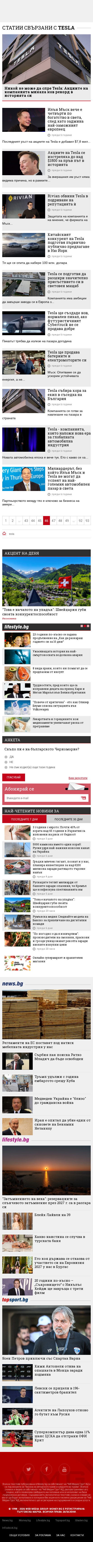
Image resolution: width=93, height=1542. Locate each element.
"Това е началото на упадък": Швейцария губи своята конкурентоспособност (44, 611)
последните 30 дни (69, 819)
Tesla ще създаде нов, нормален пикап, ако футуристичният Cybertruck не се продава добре (68, 321)
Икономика (9, 618)
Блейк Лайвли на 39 (52, 1215)
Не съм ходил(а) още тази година (32, 767)
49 (67, 521)
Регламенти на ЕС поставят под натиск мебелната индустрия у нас (38, 1044)
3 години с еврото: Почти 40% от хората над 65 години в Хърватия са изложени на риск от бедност (59, 830)
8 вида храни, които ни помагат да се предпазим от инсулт (60, 670)
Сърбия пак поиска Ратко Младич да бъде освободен (59, 1057)
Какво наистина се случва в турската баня (60, 1239)
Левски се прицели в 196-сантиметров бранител (57, 1390)
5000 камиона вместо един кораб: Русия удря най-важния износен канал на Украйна (61, 847)
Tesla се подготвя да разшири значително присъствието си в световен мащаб (68, 280)
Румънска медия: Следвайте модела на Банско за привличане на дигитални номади (60, 920)
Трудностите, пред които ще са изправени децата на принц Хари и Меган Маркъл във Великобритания (59, 688)
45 (40, 521)
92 (80, 521)
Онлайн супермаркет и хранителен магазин (58, 959)
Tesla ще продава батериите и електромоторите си (67, 356)
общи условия (19, 1535)
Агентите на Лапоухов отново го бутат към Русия (61, 1412)
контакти (77, 1535)
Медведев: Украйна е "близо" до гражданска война (60, 1100)
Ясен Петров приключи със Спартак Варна (41, 1358)
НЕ (11, 762)
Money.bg (25, 1520)
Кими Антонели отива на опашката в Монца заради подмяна (59, 1370)
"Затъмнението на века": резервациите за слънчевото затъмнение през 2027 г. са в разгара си (46, 1202)
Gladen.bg (81, 1520)
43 (26, 521)
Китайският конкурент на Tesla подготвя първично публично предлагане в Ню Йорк (68, 242)
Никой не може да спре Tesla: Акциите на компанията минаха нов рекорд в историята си (46, 92)
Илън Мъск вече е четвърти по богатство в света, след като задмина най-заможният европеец (66, 119)
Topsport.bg (62, 1520)
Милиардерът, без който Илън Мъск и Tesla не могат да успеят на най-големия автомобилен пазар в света (69, 478)
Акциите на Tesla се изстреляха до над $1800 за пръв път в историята (66, 158)
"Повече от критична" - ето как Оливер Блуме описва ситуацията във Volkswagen (61, 705)
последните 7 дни (24, 819)
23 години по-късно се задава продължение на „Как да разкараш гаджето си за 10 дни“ (58, 638)
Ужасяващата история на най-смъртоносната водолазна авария (57, 653)
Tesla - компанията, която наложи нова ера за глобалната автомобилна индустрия (69, 437)
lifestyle (16, 627)
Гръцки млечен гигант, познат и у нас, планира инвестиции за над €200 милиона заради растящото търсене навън (61, 867)
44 (33, 521)
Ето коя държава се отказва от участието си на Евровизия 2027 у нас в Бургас (62, 1262)
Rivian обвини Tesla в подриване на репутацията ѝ (68, 200)
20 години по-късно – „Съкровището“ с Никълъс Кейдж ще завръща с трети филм (59, 1286)
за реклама (43, 1535)
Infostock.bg (9, 1527)
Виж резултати (78, 778)
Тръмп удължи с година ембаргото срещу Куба (57, 1079)
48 (60, 521)
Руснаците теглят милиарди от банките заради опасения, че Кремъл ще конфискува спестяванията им (59, 885)
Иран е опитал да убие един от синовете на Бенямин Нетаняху (63, 1124)
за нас (60, 1535)
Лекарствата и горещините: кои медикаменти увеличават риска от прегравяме (58, 722)
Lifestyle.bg (43, 1520)
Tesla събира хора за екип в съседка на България (67, 394)
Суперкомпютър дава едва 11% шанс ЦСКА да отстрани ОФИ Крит (62, 1436)
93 (87, 521)
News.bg (7, 1520)
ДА (11, 756)
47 (53, 521)
